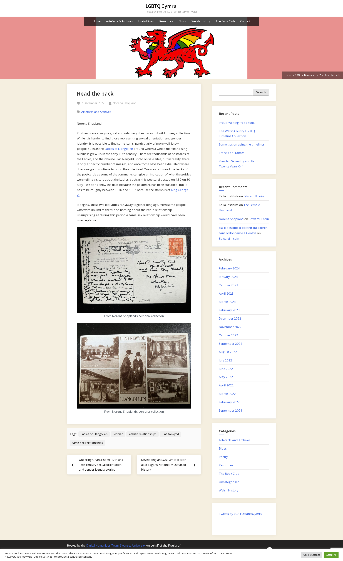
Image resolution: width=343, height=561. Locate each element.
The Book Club (225, 21)
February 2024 (229, 268)
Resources (166, 21)
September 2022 (230, 343)
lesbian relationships (142, 434)
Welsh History (201, 21)
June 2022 (226, 369)
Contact (245, 21)
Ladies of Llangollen (119, 149)
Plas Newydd (170, 434)
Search (261, 92)
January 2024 (228, 277)
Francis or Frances (231, 153)
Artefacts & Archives (119, 21)
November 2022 (230, 327)
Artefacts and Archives (96, 112)
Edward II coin (253, 196)
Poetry (223, 457)
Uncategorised (229, 482)
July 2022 (225, 360)
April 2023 (226, 293)
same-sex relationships (87, 443)
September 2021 (230, 410)
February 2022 (229, 402)
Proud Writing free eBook (237, 123)
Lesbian (118, 434)
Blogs (182, 21)
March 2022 (227, 394)
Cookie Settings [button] (311, 554)
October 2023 (228, 285)
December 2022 (230, 318)
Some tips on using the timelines (242, 144)
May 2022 (226, 377)
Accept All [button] (331, 554)
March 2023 (227, 302)
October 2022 (228, 335)
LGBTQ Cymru (161, 6)
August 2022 (228, 352)
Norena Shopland (124, 103)
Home (97, 21)
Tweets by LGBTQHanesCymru (240, 514)
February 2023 (229, 310)
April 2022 (226, 385)
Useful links (146, 21)
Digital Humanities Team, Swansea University (116, 545)
